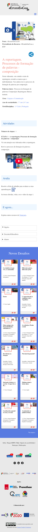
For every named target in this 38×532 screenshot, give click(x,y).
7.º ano (20, 102)
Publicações (22, 445)
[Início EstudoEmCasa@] (17, 4)
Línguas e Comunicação (15, 98)
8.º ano (26, 102)
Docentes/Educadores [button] (11, 234)
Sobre (4, 443)
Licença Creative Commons (24, 527)
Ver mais (31, 432)
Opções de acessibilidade (27, 443)
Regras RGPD (11, 443)
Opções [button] (6, 227)
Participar (15, 445)
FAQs (17, 443)
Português (25, 106)
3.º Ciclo (18, 106)
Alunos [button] (6, 239)
